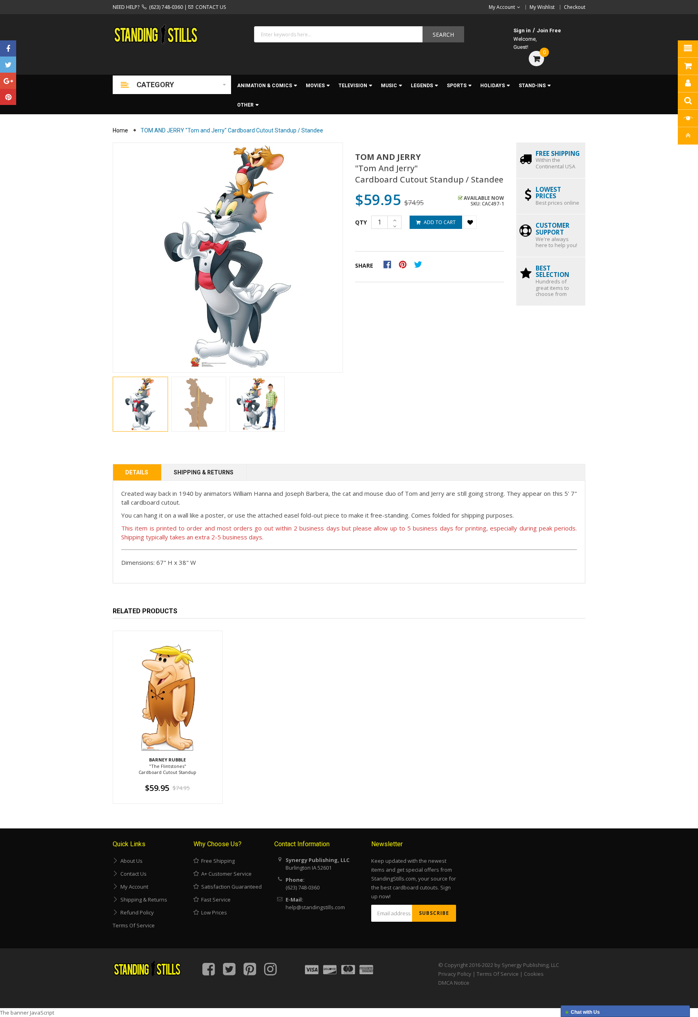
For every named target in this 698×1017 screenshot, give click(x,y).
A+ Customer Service (225, 873)
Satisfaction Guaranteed (230, 886)
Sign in (522, 30)
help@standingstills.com (315, 907)
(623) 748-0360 (165, 7)
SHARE (364, 265)
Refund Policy (136, 912)
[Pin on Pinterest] (405, 264)
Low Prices (213, 912)
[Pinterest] (8, 97)
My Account (133, 886)
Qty (361, 222)
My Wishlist (542, 7)
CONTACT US (209, 7)
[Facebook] (8, 48)
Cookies (534, 973)
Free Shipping (217, 860)
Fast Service (215, 899)
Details (136, 472)
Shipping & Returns (203, 472)
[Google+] (8, 81)
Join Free (549, 30)
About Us (130, 860)
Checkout (574, 7)
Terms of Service (134, 925)
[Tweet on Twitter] (420, 264)
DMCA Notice (453, 982)
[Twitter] (8, 65)
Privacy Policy (454, 973)
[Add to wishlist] (470, 222)
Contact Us (132, 873)
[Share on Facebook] (390, 264)
